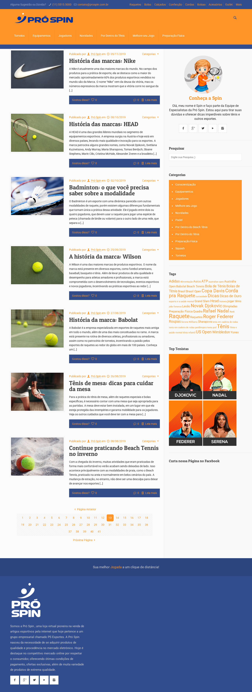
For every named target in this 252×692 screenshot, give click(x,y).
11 (95, 517)
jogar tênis (234, 301)
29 (95, 524)
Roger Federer (218, 316)
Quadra (197, 311)
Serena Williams (189, 322)
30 (102, 524)
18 (146, 517)
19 (22, 524)
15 (124, 517)
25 (66, 524)
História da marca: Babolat (103, 319)
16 (131, 517)
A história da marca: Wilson (105, 256)
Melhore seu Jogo (186, 205)
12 (102, 517)
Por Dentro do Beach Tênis (191, 227)
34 (131, 524)
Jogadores (182, 198)
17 (139, 517)
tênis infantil (189, 332)
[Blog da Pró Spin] (44, 18)
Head (214, 301)
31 (110, 524)
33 (124, 524)
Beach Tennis (195, 286)
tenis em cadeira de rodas (225, 322)
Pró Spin (96, 54)
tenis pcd (211, 327)
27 (80, 524)
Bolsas (201, 4)
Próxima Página (83, 540)
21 (37, 524)
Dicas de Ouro (230, 296)
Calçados (160, 4)
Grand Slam (202, 301)
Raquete (179, 316)
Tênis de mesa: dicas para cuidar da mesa (111, 385)
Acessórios (215, 4)
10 (88, 517)
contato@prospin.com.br (93, 4)
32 (117, 524)
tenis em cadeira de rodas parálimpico (188, 327)
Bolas (147, 4)
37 (70, 531)
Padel (178, 220)
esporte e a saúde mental (181, 301)
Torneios (180, 255)
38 (77, 531)
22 (44, 524)
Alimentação (186, 281)
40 (92, 531)
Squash (180, 248)
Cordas (189, 4)
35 (139, 524)
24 (59, 524)
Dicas (213, 295)
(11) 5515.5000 (61, 4)
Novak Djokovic (206, 305)
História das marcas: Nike (102, 60)
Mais (239, 4)
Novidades (181, 212)
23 (51, 524)
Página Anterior (86, 509)
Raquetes (135, 4)
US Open (204, 332)
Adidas (174, 281)
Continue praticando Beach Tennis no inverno (114, 450)
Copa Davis (213, 290)
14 (117, 517)
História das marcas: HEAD (103, 124)
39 (84, 531)
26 (73, 524)
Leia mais (151, 100)
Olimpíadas (230, 306)
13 (110, 517)
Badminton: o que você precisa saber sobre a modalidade (109, 190)
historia (223, 301)
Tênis (223, 326)
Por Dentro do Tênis (187, 234)
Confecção (175, 4)
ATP (204, 281)
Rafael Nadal (216, 311)
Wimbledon (221, 332)
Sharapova (205, 321)
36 (146, 524)
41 (99, 531)
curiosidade (201, 296)
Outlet (229, 4)
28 (88, 524)
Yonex (235, 332)
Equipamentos (184, 191)
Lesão (186, 306)
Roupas (175, 321)
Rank (232, 311)
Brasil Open (193, 291)
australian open (216, 281)
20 (30, 524)
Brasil (181, 291)
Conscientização (185, 184)
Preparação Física (186, 241)
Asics (197, 281)
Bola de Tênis (215, 286)
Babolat (181, 286)
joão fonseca (175, 306)
